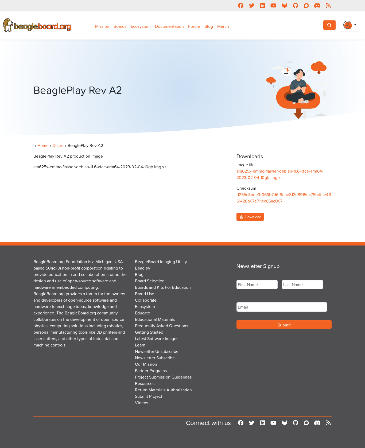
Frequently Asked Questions (161, 326)
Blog (208, 26)
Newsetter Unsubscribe (156, 351)
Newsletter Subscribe (155, 358)
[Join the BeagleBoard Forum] (306, 5)
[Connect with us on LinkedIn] (262, 5)
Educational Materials (155, 319)
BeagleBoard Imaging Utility (161, 261)
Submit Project (148, 396)
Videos (141, 403)
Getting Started (149, 332)
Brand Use (144, 294)
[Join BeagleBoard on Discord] (317, 5)
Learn (140, 345)
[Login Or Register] (350, 25)
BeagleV (143, 268)
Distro (58, 145)
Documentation (169, 26)
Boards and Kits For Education (163, 287)
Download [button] (252, 216)
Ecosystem (141, 26)
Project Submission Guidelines (163, 377)
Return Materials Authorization (163, 390)
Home (43, 145)
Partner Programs (151, 370)
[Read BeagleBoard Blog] (328, 5)
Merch (223, 26)
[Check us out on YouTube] (273, 5)
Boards (120, 26)
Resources (144, 383)
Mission (102, 26)
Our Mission (146, 364)
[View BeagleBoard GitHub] (295, 5)
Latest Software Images (156, 338)
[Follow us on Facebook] (240, 5)
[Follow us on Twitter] (251, 5)
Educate (142, 313)
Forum (194, 26)
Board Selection (150, 281)
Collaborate (146, 300)
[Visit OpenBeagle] (284, 5)
